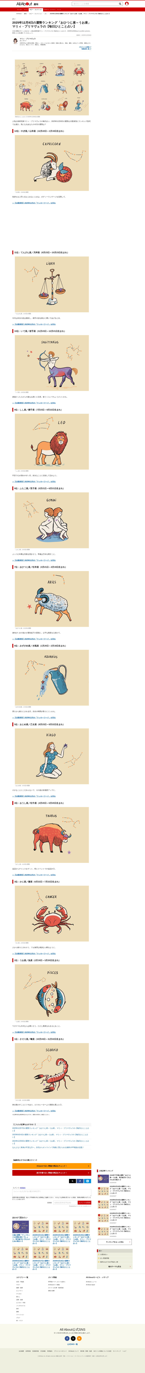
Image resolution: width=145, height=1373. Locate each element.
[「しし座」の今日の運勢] (52, 468)
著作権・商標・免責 (86, 1351)
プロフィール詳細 (84, 47)
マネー (18, 1285)
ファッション (20, 1314)
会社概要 (21, 1351)
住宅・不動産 (20, 1282)
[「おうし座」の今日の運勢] (52, 861)
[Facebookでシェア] (80, 1181)
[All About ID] (127, 4)
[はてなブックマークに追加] (87, 1181)
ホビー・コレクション (36, 9)
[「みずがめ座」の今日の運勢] (52, 704)
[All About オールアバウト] (24, 4)
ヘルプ (124, 1351)
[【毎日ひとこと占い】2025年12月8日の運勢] (52, 114)
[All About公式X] (73, 1338)
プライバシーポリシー (60, 1351)
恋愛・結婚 (19, 1299)
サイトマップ (117, 1351)
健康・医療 (19, 1287)
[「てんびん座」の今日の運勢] (52, 311)
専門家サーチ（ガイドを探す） (57, 1282)
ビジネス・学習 (20, 1302)
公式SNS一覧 (72, 1344)
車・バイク (19, 1320)
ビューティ (19, 1290)
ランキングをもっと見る (115, 1242)
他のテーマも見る (114, 1266)
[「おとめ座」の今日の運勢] (52, 782)
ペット (59, 9)
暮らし (18, 1296)
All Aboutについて (73, 1351)
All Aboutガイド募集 (54, 1285)
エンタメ (19, 9)
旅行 (17, 1308)
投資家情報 (35, 1351)
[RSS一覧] (79, 1338)
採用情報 (28, 1351)
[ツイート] (72, 1181)
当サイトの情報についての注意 (102, 1351)
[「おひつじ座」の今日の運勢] (52, 625)
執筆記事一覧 (85, 49)
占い (46, 13)
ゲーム (26, 9)
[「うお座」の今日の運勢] (52, 1019)
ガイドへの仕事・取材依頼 (55, 1287)
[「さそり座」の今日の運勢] (52, 1097)
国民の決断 (51, 1290)
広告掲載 (43, 1351)
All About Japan (90, 1285)
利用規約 (49, 1351)
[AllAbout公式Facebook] (67, 1338)
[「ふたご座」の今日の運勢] (52, 546)
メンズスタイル (20, 1305)
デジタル (18, 1293)
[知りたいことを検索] (120, 4)
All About (18, 13)
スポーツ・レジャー (49, 9)
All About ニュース (91, 1282)
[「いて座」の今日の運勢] (52, 389)
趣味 (36, 4)
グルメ (18, 1317)
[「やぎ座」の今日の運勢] (52, 189)
